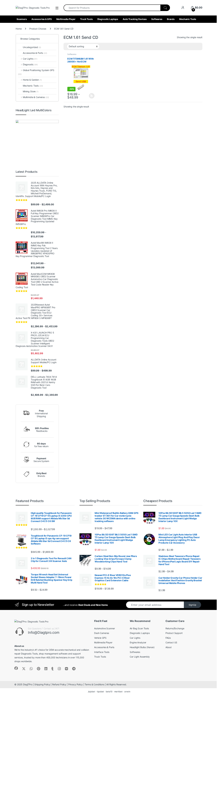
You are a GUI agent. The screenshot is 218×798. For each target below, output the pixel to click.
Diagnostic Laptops (107, 19)
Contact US (171, 642)
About (168, 647)
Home (19, 28)
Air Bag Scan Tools (139, 628)
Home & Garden (32, 79)
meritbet (118, 691)
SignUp (192, 604)
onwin (127, 691)
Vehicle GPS (100, 637)
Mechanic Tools (187, 19)
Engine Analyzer (138, 642)
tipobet (100, 691)
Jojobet (91, 691)
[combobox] (112, 7)
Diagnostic (30, 64)
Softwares (156, 19)
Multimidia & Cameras (36, 97)
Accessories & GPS (41, 19)
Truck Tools (86, 19)
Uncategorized (32, 47)
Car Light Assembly (140, 656)
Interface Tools (101, 652)
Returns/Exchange (174, 628)
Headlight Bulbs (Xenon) (142, 647)
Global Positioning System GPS (36, 72)
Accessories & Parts (35, 53)
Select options (90, 95)
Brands (171, 19)
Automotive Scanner (104, 628)
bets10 (109, 691)
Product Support (174, 633)
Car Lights (30, 58)
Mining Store (30, 91)
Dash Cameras (101, 633)
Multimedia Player (66, 19)
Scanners (22, 19)
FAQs (168, 637)
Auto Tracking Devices (135, 19)
